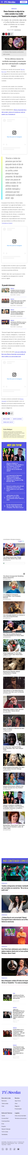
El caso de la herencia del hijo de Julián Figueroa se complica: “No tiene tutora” (15, 506)
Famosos (14, 8)
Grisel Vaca (18, 294)
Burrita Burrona (17, 419)
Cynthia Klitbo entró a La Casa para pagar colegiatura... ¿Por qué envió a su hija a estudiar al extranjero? (19, 1032)
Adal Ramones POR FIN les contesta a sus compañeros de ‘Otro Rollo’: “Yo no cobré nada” (18, 323)
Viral (14, 993)
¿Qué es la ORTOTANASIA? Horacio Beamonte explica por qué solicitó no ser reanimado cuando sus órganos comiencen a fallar (18, 1014)
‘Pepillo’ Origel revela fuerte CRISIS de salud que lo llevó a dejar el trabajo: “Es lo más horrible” (18, 302)
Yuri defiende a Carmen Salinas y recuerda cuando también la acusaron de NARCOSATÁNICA (17, 313)
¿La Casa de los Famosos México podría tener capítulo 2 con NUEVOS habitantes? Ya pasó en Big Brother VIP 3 (15, 478)
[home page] (10, 2)
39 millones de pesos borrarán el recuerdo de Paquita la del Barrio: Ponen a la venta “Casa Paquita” (17, 291)
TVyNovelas (15, 1022)
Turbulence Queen (8, 422)
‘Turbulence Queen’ (7, 223)
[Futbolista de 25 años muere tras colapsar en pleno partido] (7, 997)
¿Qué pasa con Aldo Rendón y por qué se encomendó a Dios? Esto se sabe (15, 498)
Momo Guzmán (6, 419)
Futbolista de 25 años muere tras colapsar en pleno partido (19, 996)
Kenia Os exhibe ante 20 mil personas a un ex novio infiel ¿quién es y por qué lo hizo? (15, 488)
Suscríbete (23, 2)
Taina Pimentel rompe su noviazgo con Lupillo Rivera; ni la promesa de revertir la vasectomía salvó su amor (19, 1050)
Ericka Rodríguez (17, 29)
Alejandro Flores (16, 1001)
